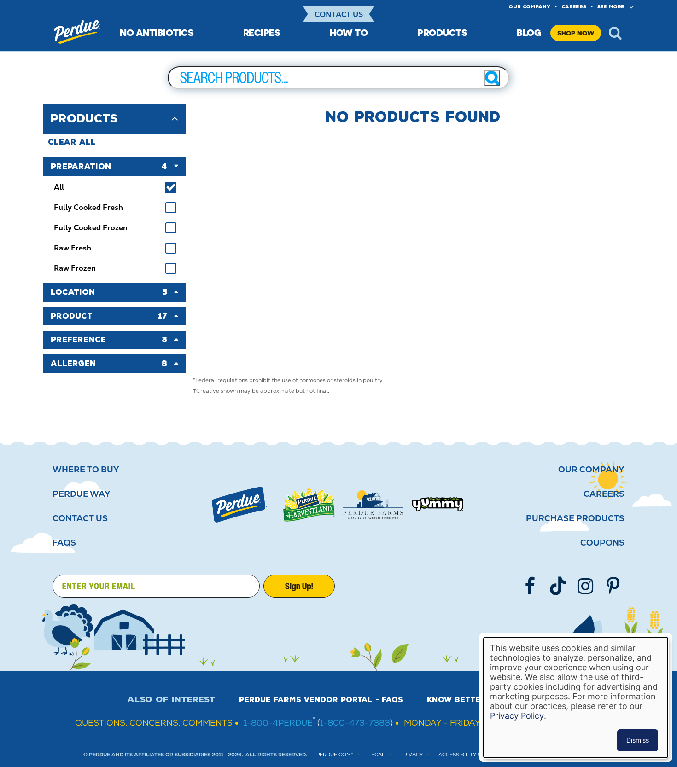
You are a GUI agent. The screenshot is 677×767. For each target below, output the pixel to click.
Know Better (456, 700)
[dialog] (576, 697)
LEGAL (376, 754)
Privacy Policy (517, 716)
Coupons (602, 543)
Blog (529, 32)
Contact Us (339, 14)
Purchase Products (575, 518)
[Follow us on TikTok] (557, 586)
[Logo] (239, 505)
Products (442, 32)
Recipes (261, 32)
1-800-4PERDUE (278, 722)
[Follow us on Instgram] (585, 586)
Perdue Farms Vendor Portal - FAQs (321, 700)
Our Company (591, 469)
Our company (529, 7)
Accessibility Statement (473, 754)
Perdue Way (82, 494)
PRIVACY (411, 754)
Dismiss (637, 740)
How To (349, 32)
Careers (573, 7)
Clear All (72, 142)
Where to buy (86, 469)
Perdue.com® (334, 754)
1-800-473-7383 (355, 722)
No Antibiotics (156, 32)
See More (610, 7)
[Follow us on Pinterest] (612, 586)
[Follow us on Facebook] (530, 586)
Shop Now (575, 33)
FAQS (64, 543)
